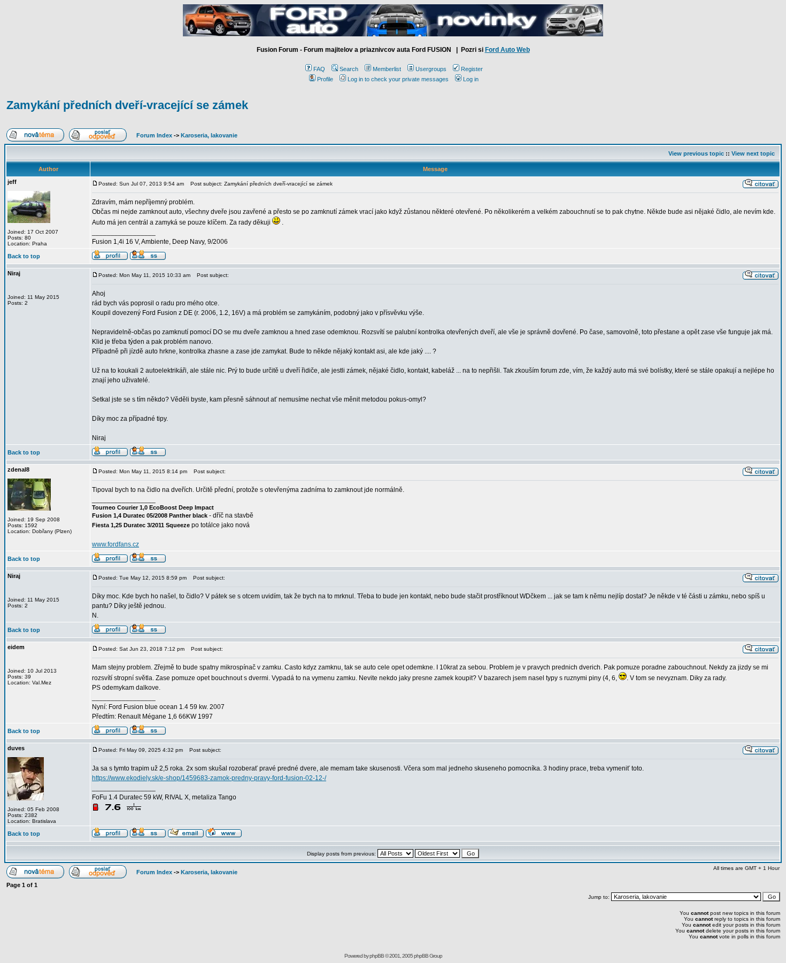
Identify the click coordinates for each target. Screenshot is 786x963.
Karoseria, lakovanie (209, 135)
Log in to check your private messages (398, 79)
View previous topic (696, 153)
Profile (325, 79)
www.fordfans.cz (115, 544)
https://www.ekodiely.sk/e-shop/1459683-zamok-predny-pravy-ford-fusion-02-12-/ (209, 778)
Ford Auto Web (507, 49)
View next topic (753, 153)
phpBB (376, 956)
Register (472, 69)
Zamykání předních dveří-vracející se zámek (127, 105)
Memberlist (387, 69)
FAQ (319, 69)
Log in (471, 79)
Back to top (23, 256)
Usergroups (430, 69)
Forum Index (153, 135)
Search (349, 69)
